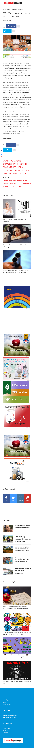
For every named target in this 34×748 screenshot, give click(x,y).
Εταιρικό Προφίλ (6, 728)
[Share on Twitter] (7, 150)
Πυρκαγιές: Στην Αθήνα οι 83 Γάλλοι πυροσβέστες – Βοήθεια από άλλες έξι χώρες (17, 183)
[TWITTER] (1, 155)
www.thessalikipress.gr (11, 717)
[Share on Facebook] (11, 145)
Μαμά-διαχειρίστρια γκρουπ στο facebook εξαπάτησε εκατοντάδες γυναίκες (23, 559)
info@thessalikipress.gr (12, 715)
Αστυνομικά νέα (7, 9)
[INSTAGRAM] (1, 153)
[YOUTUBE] (1, 157)
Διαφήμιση (5, 730)
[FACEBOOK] (1, 151)
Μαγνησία (14, 9)
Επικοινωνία (5, 732)
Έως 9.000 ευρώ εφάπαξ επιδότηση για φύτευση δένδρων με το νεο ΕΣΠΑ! (22, 548)
